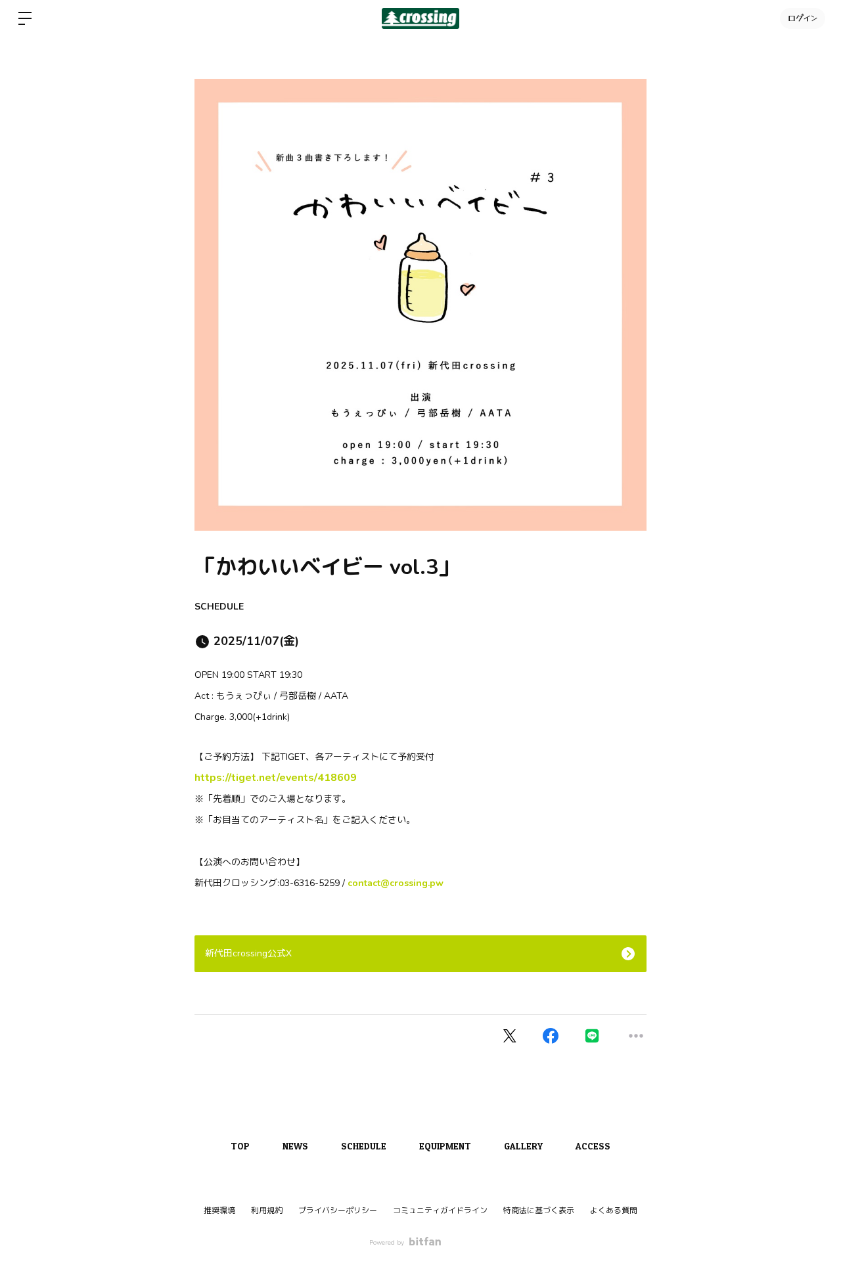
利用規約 (267, 1210)
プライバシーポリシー (337, 1210)
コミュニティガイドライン (440, 1210)
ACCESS (593, 1145)
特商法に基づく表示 (538, 1210)
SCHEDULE (219, 606)
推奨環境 (219, 1210)
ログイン (802, 18)
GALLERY (523, 1145)
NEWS (295, 1145)
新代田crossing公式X (248, 953)
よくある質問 (613, 1210)
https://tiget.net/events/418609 (275, 777)
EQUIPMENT (445, 1145)
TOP (240, 1145)
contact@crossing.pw (395, 883)
